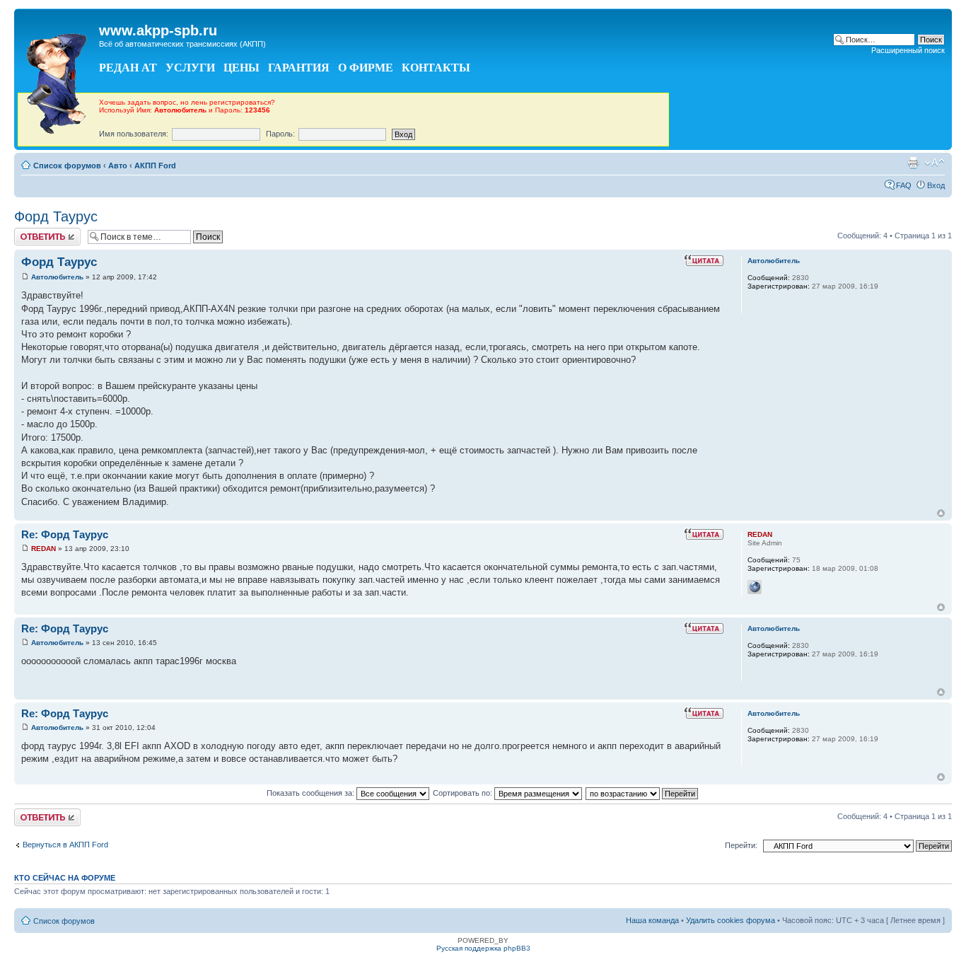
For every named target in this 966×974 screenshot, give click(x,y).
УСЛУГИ (190, 68)
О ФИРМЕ (365, 68)
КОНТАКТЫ (436, 68)
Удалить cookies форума (730, 920)
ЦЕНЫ (241, 68)
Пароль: (280, 133)
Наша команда (652, 920)
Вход (936, 185)
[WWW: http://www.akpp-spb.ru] (754, 587)
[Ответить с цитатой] (703, 260)
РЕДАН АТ (128, 68)
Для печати (913, 162)
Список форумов (67, 165)
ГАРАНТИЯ (299, 68)
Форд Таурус (56, 216)
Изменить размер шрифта (934, 162)
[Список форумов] (58, 80)
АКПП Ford (155, 165)
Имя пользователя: (133, 133)
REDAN (43, 548)
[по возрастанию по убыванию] (642, 793)
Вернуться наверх (941, 513)
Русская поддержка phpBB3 (483, 948)
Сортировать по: (463, 793)
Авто (117, 165)
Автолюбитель (57, 277)
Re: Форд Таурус (64, 534)
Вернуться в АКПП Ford (65, 844)
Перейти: (741, 845)
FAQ (904, 185)
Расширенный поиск (908, 50)
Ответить (31, 232)
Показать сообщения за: (311, 793)
